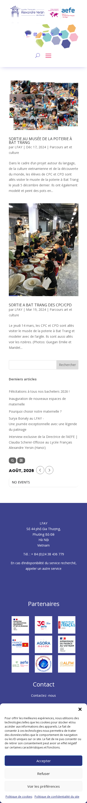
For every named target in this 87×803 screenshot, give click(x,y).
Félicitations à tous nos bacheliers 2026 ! (39, 391)
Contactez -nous (43, 695)
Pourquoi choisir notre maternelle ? (35, 411)
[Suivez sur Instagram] (35, 34)
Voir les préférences (43, 786)
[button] (80, 709)
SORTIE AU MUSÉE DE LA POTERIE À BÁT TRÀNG (40, 140)
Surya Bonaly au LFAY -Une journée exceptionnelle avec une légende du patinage (43, 424)
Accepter (43, 760)
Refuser (43, 773)
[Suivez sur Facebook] (27, 34)
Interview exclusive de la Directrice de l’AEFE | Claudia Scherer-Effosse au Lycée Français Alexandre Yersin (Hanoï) (43, 442)
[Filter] (21, 460)
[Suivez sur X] (52, 34)
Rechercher (67, 365)
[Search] (12, 460)
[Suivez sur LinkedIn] (43, 34)
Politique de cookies (19, 797)
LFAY (18, 147)
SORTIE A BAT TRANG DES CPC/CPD (40, 305)
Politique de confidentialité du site (57, 797)
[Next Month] (49, 470)
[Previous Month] (40, 470)
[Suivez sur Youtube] (60, 34)
